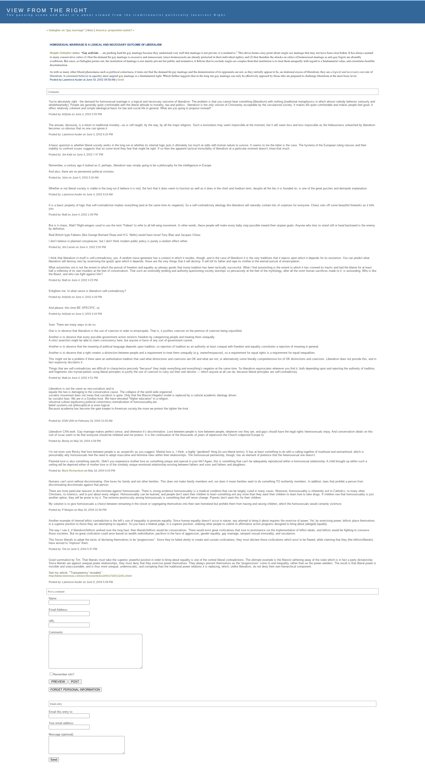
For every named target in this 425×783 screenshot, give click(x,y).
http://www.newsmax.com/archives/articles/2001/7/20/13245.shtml (90, 575)
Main (90, 30)
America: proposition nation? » (115, 30)
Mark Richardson (73, 470)
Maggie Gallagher (61, 52)
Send (120, 79)
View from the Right (47, 10)
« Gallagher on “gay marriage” (65, 30)
